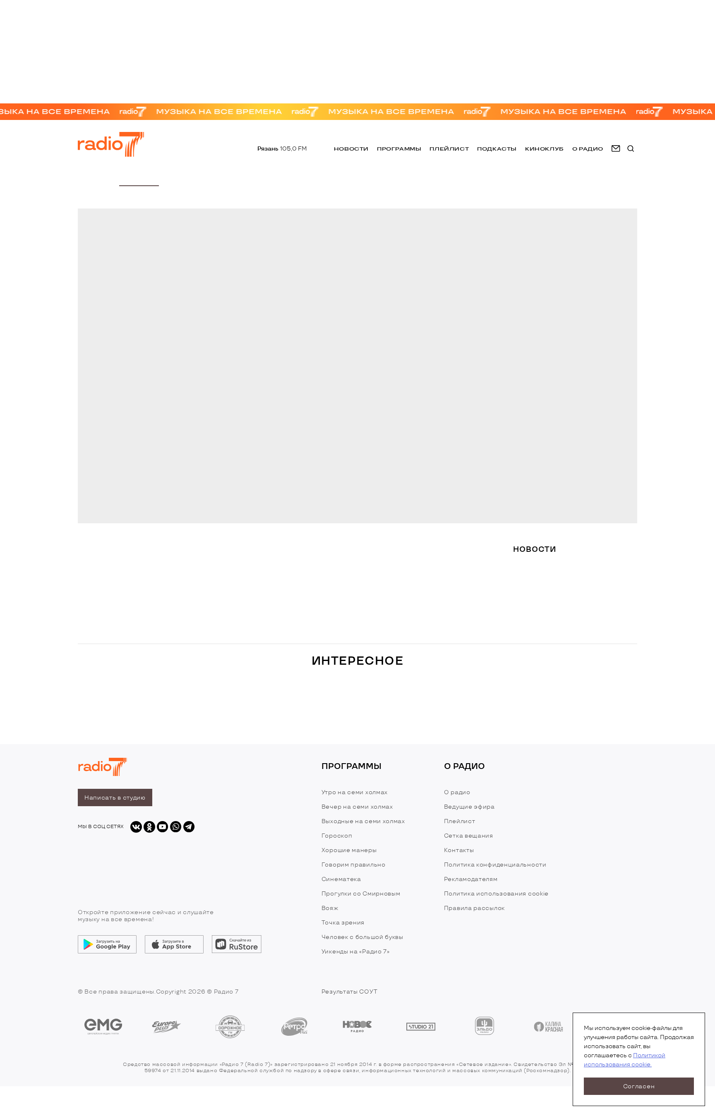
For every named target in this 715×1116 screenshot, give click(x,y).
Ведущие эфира (469, 806)
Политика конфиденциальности (495, 864)
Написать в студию (115, 797)
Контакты (459, 850)
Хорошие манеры (349, 850)
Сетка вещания (468, 835)
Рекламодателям (471, 879)
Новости (351, 148)
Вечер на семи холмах (357, 806)
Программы (399, 148)
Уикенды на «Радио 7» (356, 951)
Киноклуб (544, 148)
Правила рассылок (474, 908)
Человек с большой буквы (362, 937)
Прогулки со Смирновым (361, 893)
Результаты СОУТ (350, 991)
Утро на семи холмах (355, 792)
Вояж (330, 908)
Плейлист (449, 148)
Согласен (639, 1086)
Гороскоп (337, 835)
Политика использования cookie (496, 893)
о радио (587, 148)
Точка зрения (343, 922)
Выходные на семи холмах (363, 821)
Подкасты (497, 148)
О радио (457, 792)
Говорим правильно (354, 864)
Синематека (341, 879)
